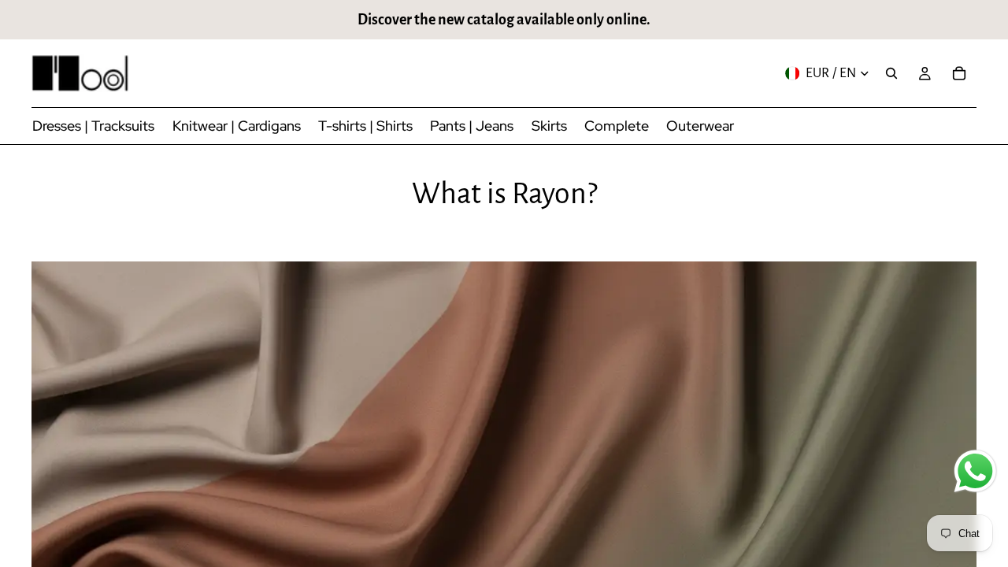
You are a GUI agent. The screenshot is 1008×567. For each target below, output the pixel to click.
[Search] (891, 73)
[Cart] (959, 73)
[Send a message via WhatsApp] (975, 471)
